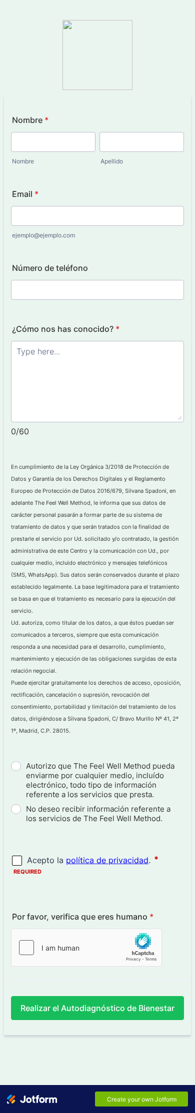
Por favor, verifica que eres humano (83, 917)
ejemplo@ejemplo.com (43, 235)
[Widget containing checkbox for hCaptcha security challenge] (86, 948)
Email (25, 194)
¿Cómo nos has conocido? (66, 329)
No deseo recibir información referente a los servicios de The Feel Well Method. (98, 813)
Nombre (30, 120)
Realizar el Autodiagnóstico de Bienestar (97, 1008)
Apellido (111, 161)
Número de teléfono (50, 268)
